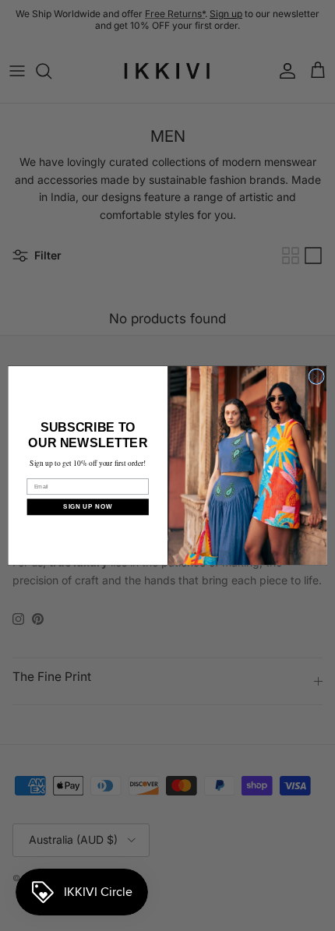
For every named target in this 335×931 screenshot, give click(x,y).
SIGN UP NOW (87, 506)
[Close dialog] (316, 376)
